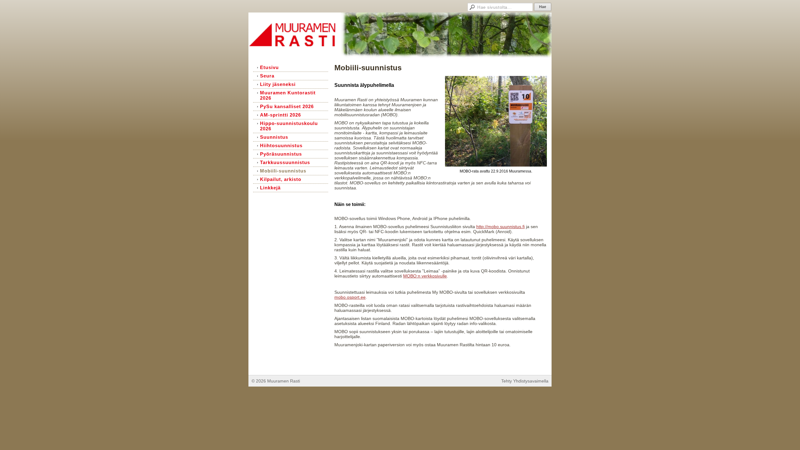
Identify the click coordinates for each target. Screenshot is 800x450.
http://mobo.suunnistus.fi (500, 226)
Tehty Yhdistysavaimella (524, 380)
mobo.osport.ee (350, 297)
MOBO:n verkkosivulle (425, 275)
